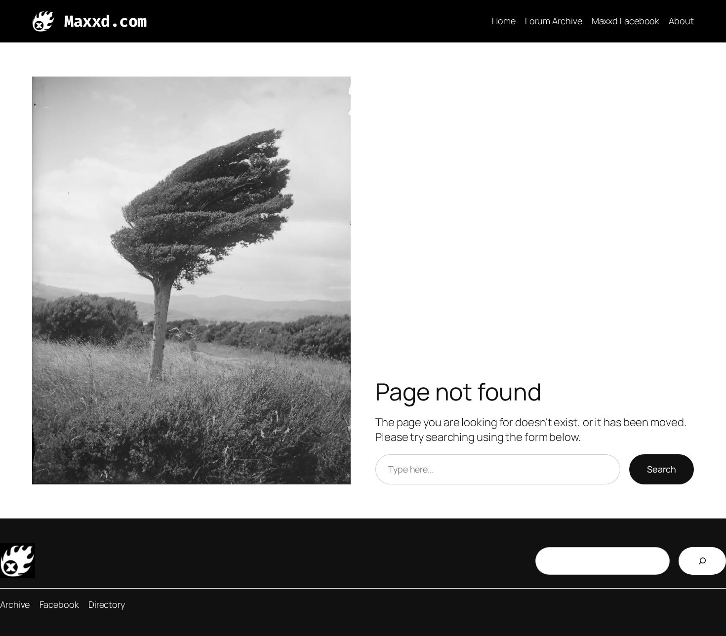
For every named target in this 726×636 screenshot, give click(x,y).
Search (661, 469)
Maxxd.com (105, 21)
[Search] (702, 561)
